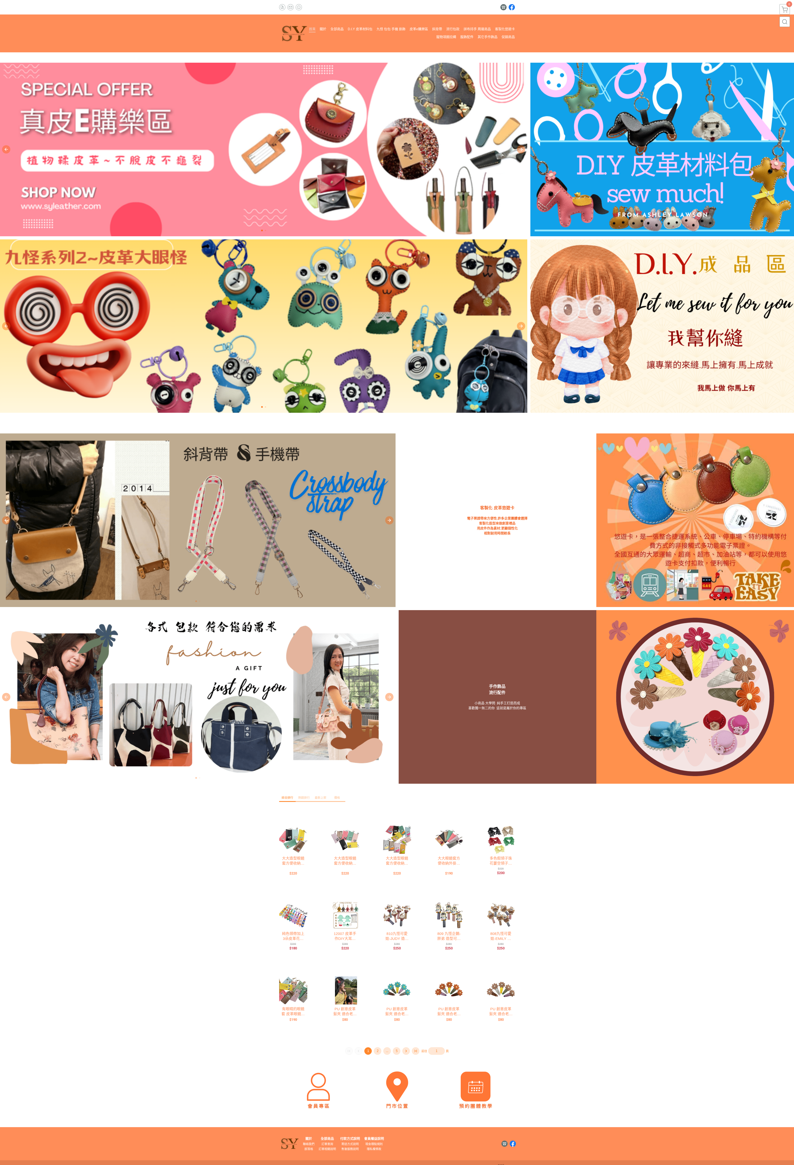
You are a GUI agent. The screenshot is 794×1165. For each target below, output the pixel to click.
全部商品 (327, 1138)
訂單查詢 (327, 1143)
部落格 (308, 1148)
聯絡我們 (308, 1143)
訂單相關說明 (327, 1148)
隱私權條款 (374, 1148)
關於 (308, 1138)
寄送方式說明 (350, 1143)
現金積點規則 (374, 1143)
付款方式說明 (350, 1138)
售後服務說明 (350, 1148)
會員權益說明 (374, 1138)
